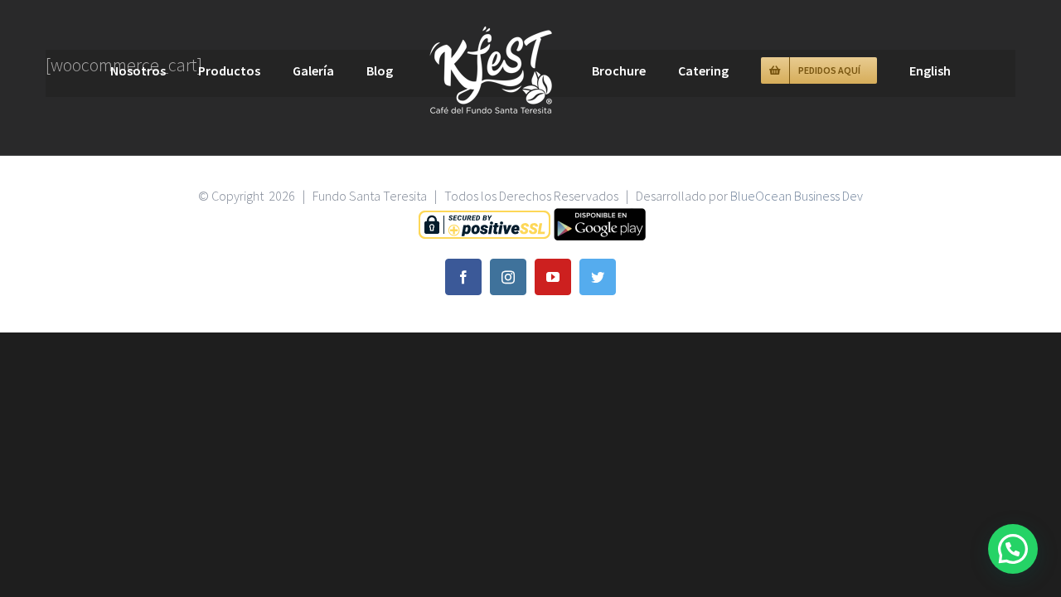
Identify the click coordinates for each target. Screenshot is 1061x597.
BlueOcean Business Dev (796, 195)
